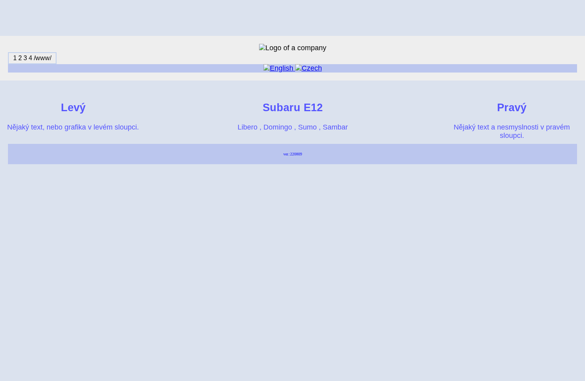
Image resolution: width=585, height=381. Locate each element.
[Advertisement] (292, 18)
